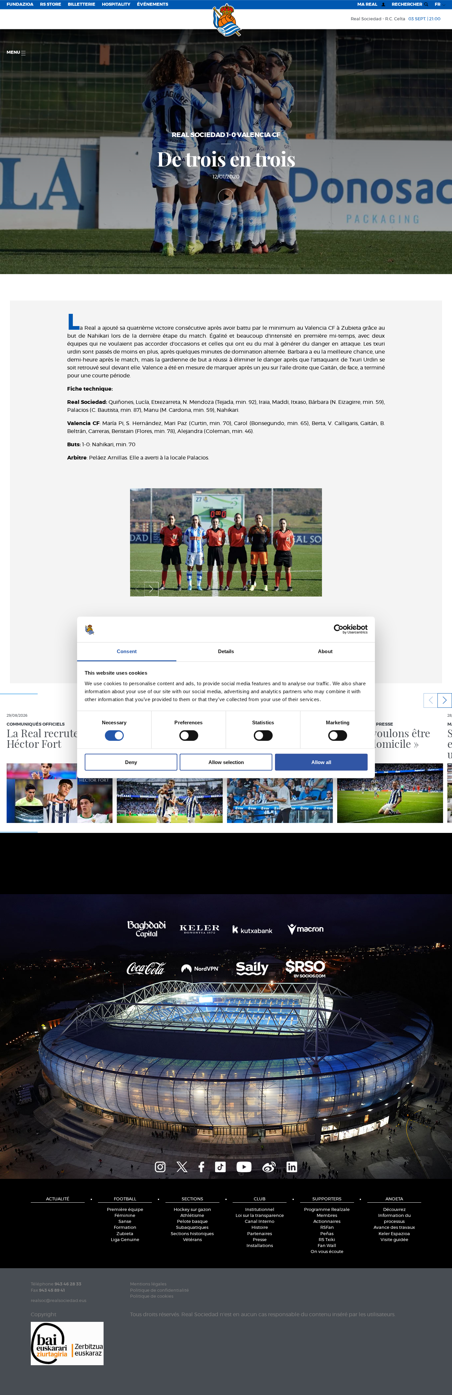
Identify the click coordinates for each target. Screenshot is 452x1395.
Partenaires (259, 1234)
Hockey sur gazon (192, 1210)
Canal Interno (259, 1222)
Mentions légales (148, 1284)
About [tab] (325, 651)
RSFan (327, 1228)
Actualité (57, 1199)
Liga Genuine (125, 1240)
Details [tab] (226, 651)
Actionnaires (326, 1222)
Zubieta (124, 1234)
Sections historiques (192, 1234)
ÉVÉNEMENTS (152, 4)
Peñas (327, 1234)
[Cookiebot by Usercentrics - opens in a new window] (339, 629)
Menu (14, 52)
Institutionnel (259, 1210)
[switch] (188, 735)
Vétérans (192, 1240)
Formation (125, 1228)
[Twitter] (182, 1166)
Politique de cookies (151, 1296)
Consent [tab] (127, 651)
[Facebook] (201, 1166)
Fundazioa (20, 4)
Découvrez (394, 1210)
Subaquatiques (192, 1228)
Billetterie (81, 4)
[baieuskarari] (67, 1343)
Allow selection (226, 762)
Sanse (124, 1222)
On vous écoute (327, 1252)
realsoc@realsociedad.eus (58, 1301)
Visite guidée (394, 1240)
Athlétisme (192, 1216)
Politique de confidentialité (159, 1290)
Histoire (259, 1228)
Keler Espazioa (394, 1234)
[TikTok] (220, 1166)
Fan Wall (327, 1246)
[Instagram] (160, 1166)
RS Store (50, 4)
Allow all (321, 762)
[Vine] (269, 1166)
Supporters (326, 1199)
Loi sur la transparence (260, 1216)
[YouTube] (244, 1166)
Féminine (124, 1216)
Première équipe (125, 1210)
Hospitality (116, 4)
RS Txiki (327, 1240)
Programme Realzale (327, 1210)
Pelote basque (192, 1222)
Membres (327, 1216)
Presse (260, 1240)
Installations (260, 1246)
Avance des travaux (394, 1228)
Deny (131, 762)
